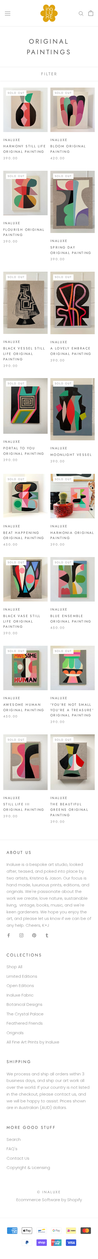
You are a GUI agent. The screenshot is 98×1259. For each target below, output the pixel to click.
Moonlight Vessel (71, 454)
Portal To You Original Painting (23, 451)
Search (14, 1139)
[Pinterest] (34, 935)
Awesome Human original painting (23, 707)
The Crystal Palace (25, 1014)
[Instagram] (21, 935)
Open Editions (20, 985)
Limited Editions (22, 976)
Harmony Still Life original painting (24, 149)
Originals (15, 1033)
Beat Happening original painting (23, 535)
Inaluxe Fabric (20, 995)
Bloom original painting (68, 149)
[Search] (81, 13)
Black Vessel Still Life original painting (24, 354)
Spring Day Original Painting (70, 250)
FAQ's (12, 1149)
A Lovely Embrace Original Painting (70, 351)
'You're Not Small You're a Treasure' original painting (72, 710)
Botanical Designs (24, 1004)
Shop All (14, 967)
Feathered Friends (25, 1023)
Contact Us (18, 1158)
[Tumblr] (47, 935)
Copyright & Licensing (28, 1167)
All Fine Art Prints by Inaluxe (33, 1042)
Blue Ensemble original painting (70, 619)
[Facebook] (9, 935)
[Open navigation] (7, 13)
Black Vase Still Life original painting (21, 621)
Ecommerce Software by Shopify (49, 1200)
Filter (49, 74)
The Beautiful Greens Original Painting (69, 810)
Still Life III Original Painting (23, 807)
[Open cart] (90, 13)
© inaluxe (49, 1192)
